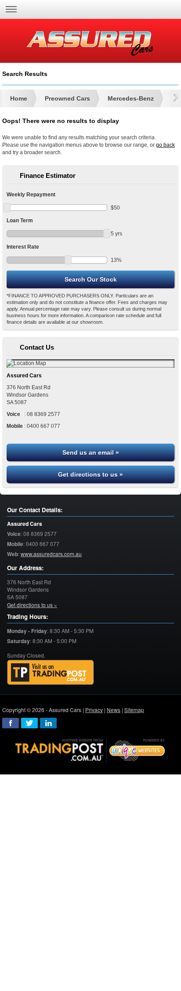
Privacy (94, 709)
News (113, 709)
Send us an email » (90, 452)
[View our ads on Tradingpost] (50, 672)
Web (12, 554)
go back (165, 145)
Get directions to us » (90, 474)
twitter (29, 723)
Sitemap (134, 709)
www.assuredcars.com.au (51, 553)
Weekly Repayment (31, 195)
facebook (10, 723)
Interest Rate (23, 247)
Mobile (15, 544)
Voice (14, 534)
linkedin (48, 723)
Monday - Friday (27, 631)
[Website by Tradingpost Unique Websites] (90, 749)
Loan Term (20, 220)
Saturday (18, 641)
